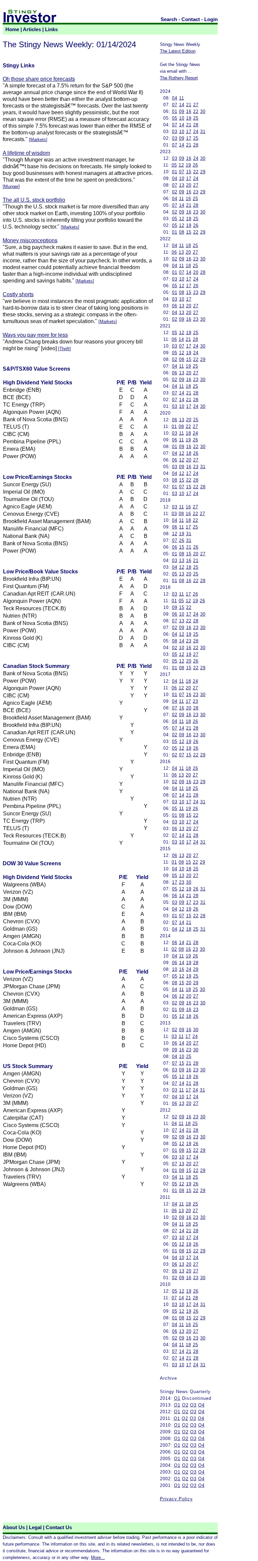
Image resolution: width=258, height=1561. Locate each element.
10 (181, 118)
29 (203, 171)
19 (188, 118)
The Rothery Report (179, 77)
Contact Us (59, 1527)
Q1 (177, 1398)
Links (51, 29)
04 (174, 98)
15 (188, 171)
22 (196, 111)
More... (98, 1557)
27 (196, 104)
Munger (11, 186)
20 (188, 185)
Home (12, 29)
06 (174, 252)
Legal (35, 1527)
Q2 (185, 1405)
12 (181, 165)
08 (181, 232)
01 (174, 111)
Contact (190, 19)
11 (181, 98)
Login (211, 19)
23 (196, 191)
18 (188, 245)
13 (181, 185)
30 (203, 111)
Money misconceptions (30, 240)
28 (196, 124)
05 (174, 118)
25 (196, 118)
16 (188, 111)
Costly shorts (18, 294)
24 (196, 131)
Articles (32, 29)
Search (169, 19)
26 (195, 165)
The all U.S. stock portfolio (34, 200)
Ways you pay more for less (35, 335)
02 (174, 191)
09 (181, 111)
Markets (38, 139)
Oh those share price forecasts (39, 79)
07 (174, 104)
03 (174, 131)
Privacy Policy (176, 1498)
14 (181, 104)
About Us (14, 1527)
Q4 (201, 1405)
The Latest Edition (178, 51)
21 (188, 104)
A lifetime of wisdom (26, 153)
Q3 (193, 1405)
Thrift (64, 348)
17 (188, 131)
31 (203, 131)
